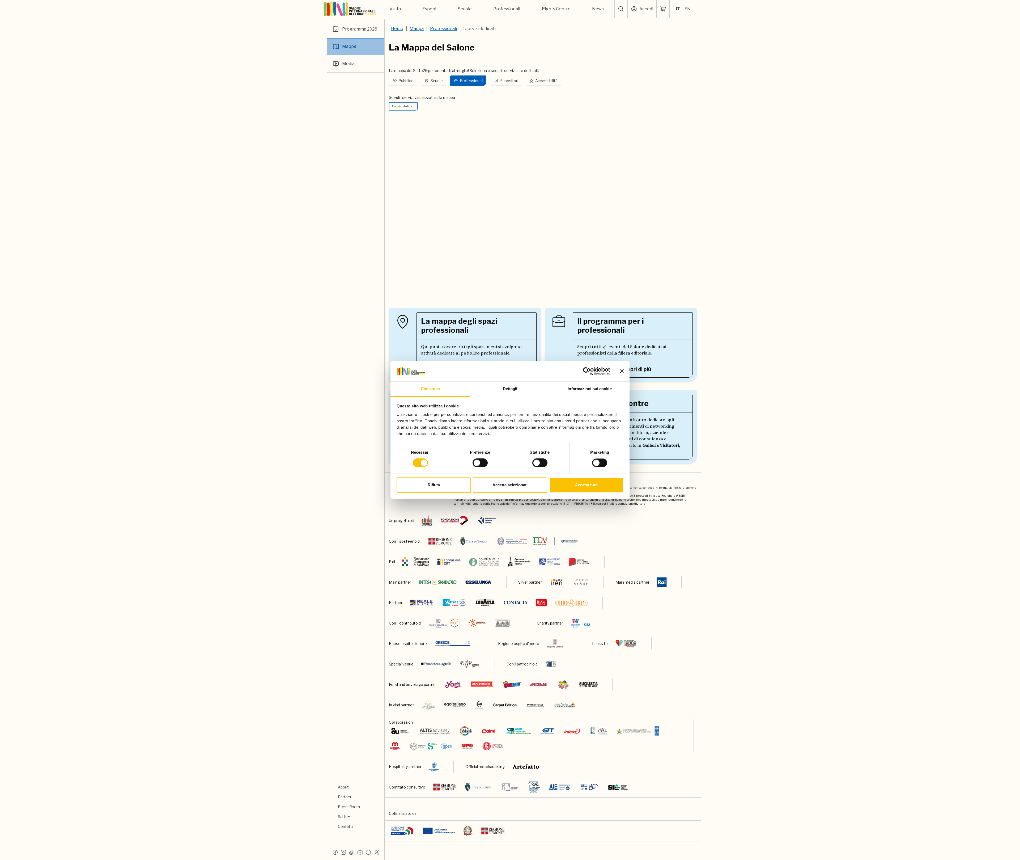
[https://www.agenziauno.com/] (400, 731)
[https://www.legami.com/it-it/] (541, 603)
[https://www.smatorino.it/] (454, 603)
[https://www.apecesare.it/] (538, 684)
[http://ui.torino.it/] (444, 623)
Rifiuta (434, 485)
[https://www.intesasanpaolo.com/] (438, 582)
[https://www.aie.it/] (559, 787)
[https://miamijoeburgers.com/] (563, 684)
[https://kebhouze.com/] (512, 684)
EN (688, 8)
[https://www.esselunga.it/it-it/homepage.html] (478, 582)
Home (397, 28)
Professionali (506, 8)
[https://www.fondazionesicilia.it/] (502, 623)
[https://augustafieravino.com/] (588, 684)
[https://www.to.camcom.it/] (519, 562)
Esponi (429, 8)
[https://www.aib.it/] (534, 787)
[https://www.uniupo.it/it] (467, 746)
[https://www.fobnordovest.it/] (484, 562)
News (598, 8)
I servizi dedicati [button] (403, 106)
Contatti (345, 826)
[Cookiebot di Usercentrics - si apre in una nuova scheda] (587, 371)
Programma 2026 (359, 29)
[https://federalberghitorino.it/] (434, 767)
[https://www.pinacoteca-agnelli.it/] (436, 664)
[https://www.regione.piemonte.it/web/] (440, 541)
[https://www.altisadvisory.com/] (434, 731)
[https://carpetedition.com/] (505, 705)
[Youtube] (360, 852)
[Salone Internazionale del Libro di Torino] (350, 9)
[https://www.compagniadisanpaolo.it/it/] (415, 562)
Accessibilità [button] (546, 80)
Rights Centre (556, 8)
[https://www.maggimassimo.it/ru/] (564, 705)
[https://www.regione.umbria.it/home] (555, 644)
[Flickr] (368, 852)
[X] (376, 852)
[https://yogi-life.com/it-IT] (453, 684)
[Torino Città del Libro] (427, 520)
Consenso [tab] (430, 388)
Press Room (349, 806)
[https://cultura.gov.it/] (549, 562)
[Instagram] (343, 852)
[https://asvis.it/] (465, 731)
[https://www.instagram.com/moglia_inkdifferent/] (395, 746)
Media (348, 63)
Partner (344, 797)
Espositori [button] (509, 80)
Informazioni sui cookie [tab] (589, 388)
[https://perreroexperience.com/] (479, 705)
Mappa (349, 46)
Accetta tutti (586, 485)
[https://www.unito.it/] (492, 746)
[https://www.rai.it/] (662, 582)
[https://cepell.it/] (579, 562)
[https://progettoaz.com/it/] (535, 705)
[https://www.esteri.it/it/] (537, 541)
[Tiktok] (351, 852)
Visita (395, 8)
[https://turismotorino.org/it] (626, 644)
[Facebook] (335, 852)
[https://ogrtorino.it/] (470, 664)
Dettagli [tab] (510, 388)
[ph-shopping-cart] (663, 9)
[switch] (480, 463)
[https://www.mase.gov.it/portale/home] (638, 731)
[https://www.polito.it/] (430, 746)
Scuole (465, 8)
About (343, 787)
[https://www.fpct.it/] (486, 520)
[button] (621, 9)
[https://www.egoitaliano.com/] (455, 705)
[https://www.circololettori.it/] (454, 520)
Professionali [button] (471, 80)
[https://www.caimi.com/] (488, 731)
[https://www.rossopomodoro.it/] (482, 684)
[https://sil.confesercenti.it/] (618, 787)
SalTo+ (344, 816)
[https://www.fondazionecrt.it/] (449, 562)
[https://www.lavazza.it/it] (485, 603)
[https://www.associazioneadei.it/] (510, 787)
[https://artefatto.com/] (526, 767)
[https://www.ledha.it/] (599, 731)
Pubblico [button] (406, 80)
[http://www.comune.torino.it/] (473, 541)
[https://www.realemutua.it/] (422, 603)
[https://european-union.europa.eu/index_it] (439, 831)
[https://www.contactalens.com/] (516, 603)
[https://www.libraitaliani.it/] (589, 787)
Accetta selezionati (510, 485)
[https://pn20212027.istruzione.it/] (402, 831)
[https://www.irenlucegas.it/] (556, 582)
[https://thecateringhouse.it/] (428, 705)
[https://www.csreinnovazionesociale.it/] (518, 731)
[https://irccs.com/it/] (581, 623)
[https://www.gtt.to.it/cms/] (547, 731)
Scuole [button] (436, 80)
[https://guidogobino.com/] (571, 603)
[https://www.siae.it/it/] (551, 664)
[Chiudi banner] (622, 371)
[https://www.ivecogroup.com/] (580, 582)
